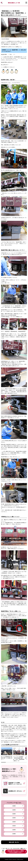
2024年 (14, 813)
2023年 (14, 817)
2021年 (14, 825)
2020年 (14, 829)
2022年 (14, 821)
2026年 (14, 805)
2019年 (14, 833)
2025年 (14, 809)
